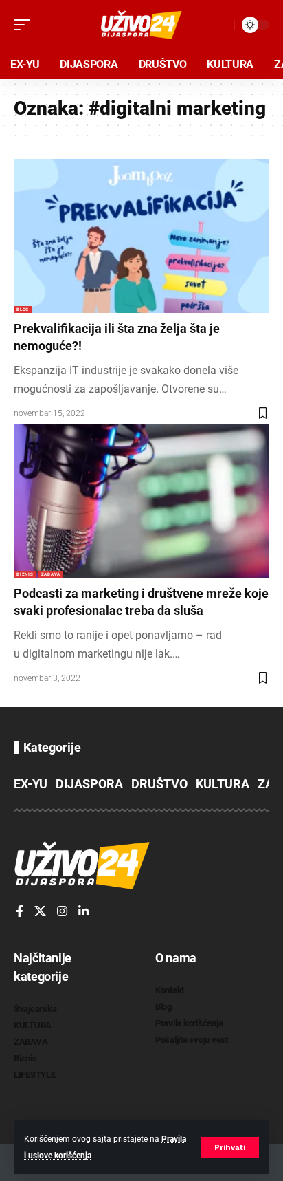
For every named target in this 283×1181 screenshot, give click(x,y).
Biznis (24, 574)
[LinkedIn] (83, 912)
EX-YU (30, 784)
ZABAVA (50, 574)
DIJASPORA (89, 784)
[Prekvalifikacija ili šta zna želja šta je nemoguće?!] (141, 235)
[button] (230, 1147)
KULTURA (222, 784)
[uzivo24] (141, 24)
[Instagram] (62, 912)
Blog (22, 309)
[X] (40, 912)
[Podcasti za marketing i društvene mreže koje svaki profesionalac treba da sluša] (141, 500)
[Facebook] (19, 912)
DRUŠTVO (159, 784)
